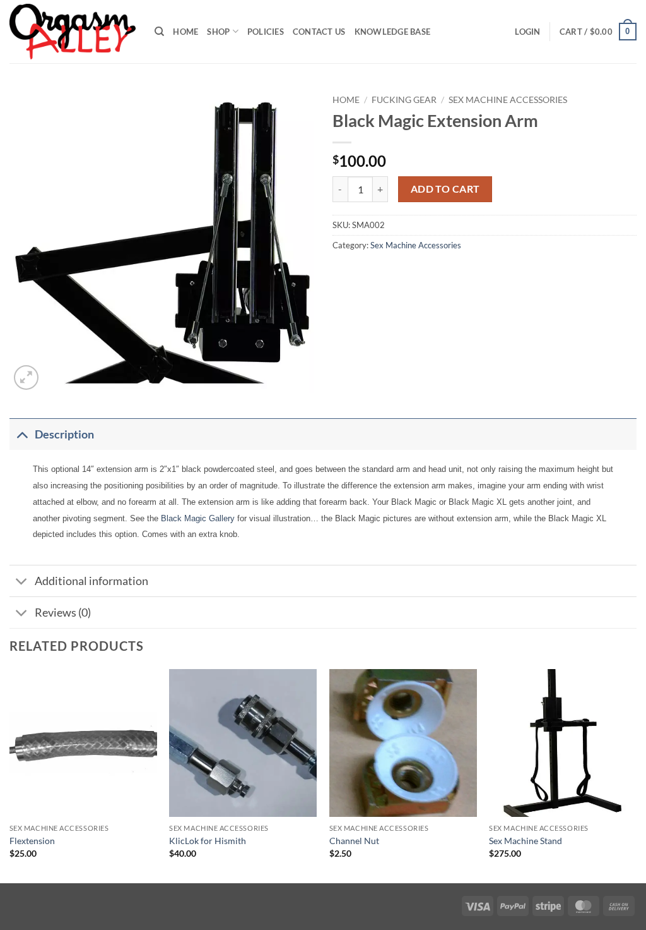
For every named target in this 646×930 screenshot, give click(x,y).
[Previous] (10, 774)
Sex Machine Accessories (508, 100)
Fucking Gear (404, 100)
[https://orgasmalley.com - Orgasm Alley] (72, 31)
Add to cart (445, 189)
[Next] (635, 774)
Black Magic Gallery (198, 518)
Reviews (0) (63, 612)
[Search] (159, 32)
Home (185, 32)
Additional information (91, 581)
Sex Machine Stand (525, 840)
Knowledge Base (393, 32)
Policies (265, 32)
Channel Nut (354, 840)
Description (64, 434)
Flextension (32, 840)
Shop (218, 32)
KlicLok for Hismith (207, 840)
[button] (527, 31)
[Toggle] (21, 434)
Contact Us (319, 32)
